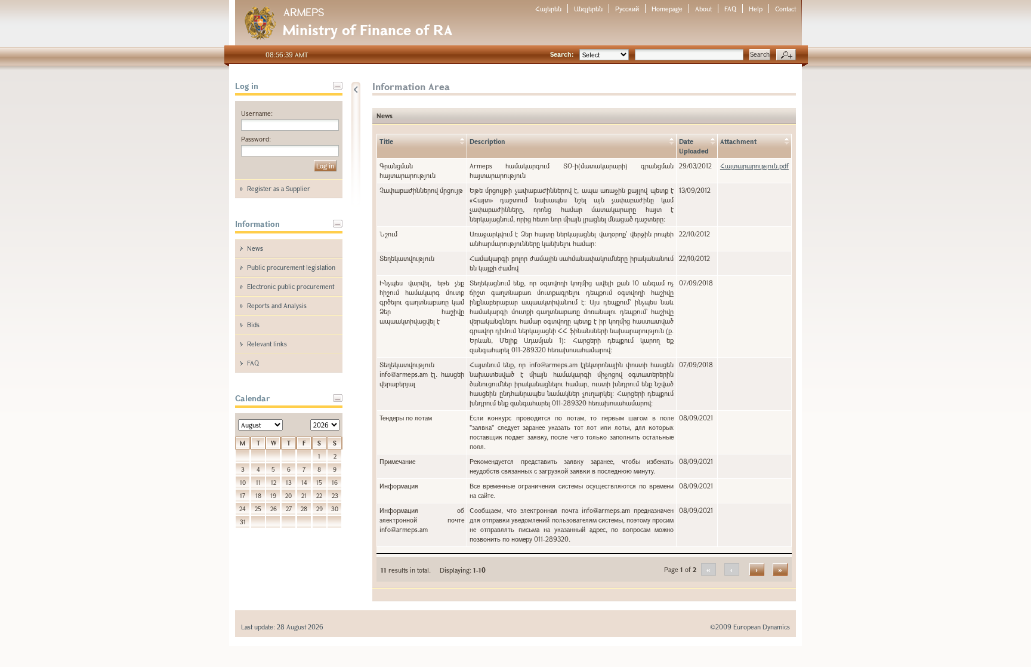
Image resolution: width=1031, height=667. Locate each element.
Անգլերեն (588, 8)
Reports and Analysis (277, 305)
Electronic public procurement (290, 286)
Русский (627, 8)
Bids (253, 324)
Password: (256, 138)
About (703, 8)
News (255, 248)
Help (756, 8)
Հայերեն (548, 8)
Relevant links (267, 343)
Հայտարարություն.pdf (754, 165)
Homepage (667, 8)
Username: (257, 113)
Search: (561, 54)
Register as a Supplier (278, 188)
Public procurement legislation (291, 267)
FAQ (730, 8)
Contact (785, 8)
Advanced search (786, 55)
